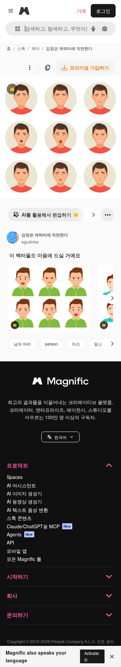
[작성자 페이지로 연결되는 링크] (13, 238)
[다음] (93, 214)
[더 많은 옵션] (29, 67)
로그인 (103, 10)
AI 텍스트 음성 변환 (27, 509)
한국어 (60, 437)
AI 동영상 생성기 (24, 501)
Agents (20, 534)
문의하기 (17, 615)
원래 (39, 89)
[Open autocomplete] (15, 28)
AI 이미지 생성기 (24, 493)
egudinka (30, 241)
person (51, 344)
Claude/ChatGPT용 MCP (39, 526)
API (10, 542)
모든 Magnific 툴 (24, 558)
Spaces (15, 477)
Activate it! (91, 656)
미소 (76, 344)
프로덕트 (17, 465)
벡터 (36, 48)
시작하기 (17, 576)
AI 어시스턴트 (21, 485)
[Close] (112, 657)
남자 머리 (22, 344)
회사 (12, 595)
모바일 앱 (17, 550)
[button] (60, 437)
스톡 (21, 48)
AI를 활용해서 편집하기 (42, 216)
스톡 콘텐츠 (19, 518)
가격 (81, 10)
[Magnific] (60, 382)
